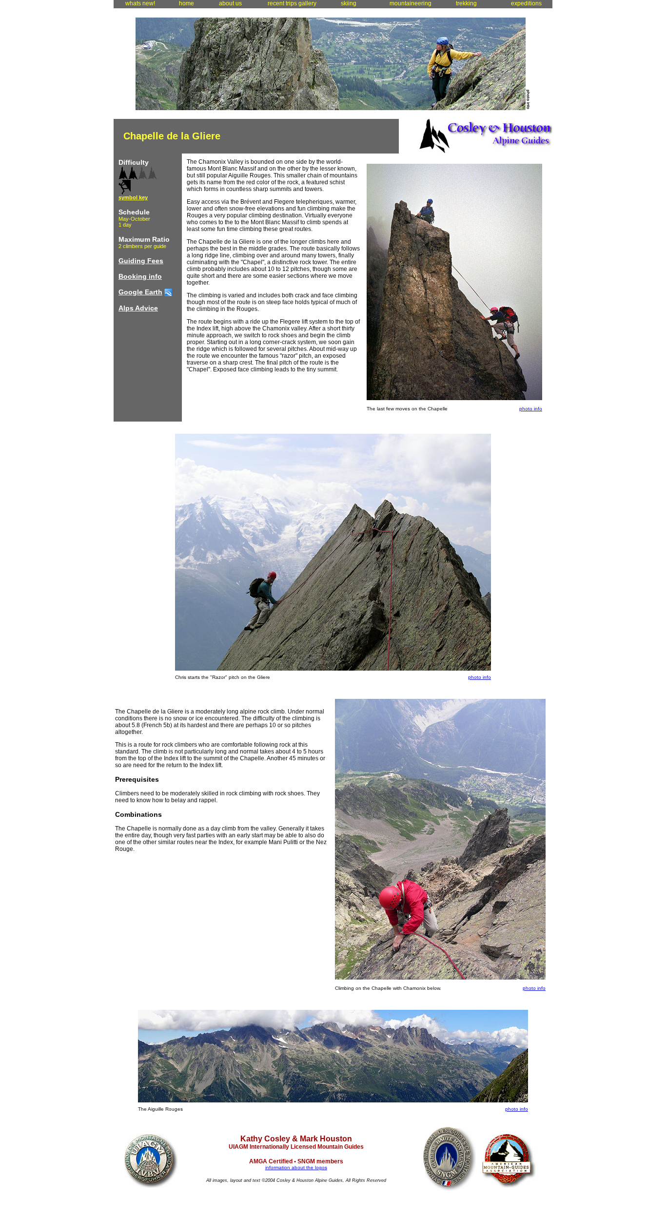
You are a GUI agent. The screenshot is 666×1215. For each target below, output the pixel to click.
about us (229, 3)
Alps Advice (138, 308)
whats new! (138, 3)
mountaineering (409, 3)
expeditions (525, 3)
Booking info (140, 276)
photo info (530, 408)
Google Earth (140, 292)
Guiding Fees (140, 261)
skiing (347, 3)
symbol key (133, 197)
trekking (465, 3)
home (185, 3)
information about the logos (296, 1167)
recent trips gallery (290, 3)
